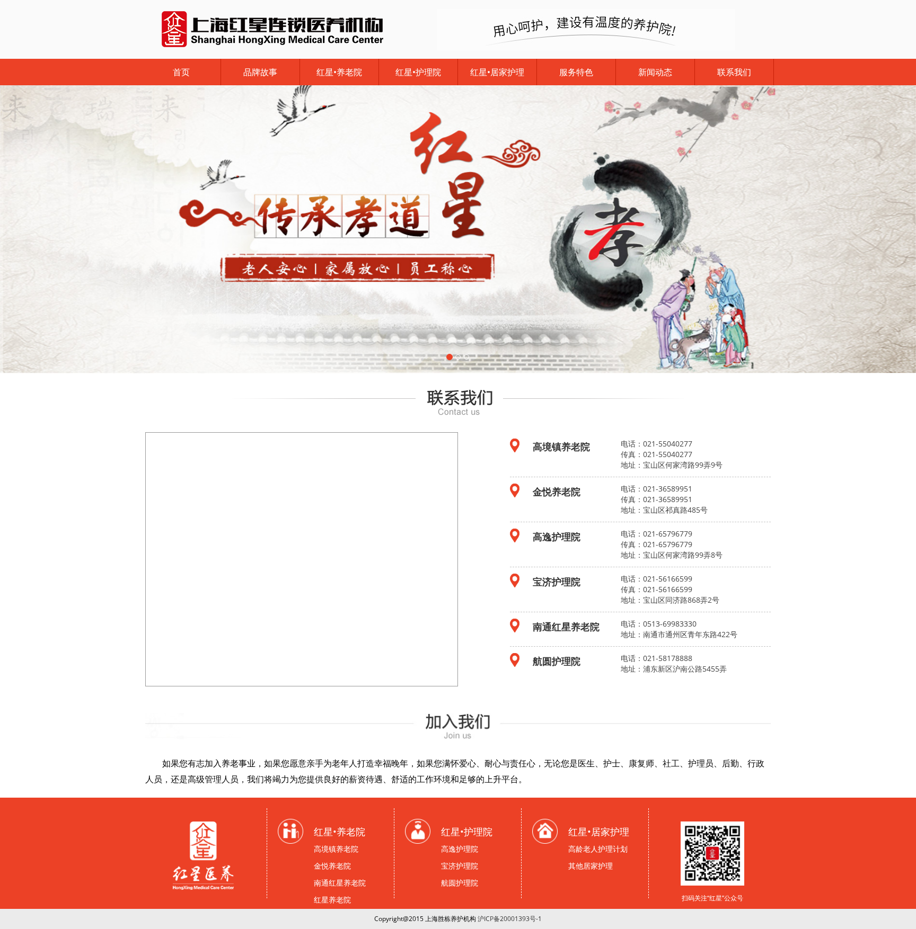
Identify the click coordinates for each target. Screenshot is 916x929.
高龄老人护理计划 (598, 849)
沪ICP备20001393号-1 (510, 918)
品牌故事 (260, 72)
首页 (181, 72)
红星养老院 (332, 900)
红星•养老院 (339, 72)
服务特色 (576, 72)
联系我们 (734, 72)
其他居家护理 (590, 866)
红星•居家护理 (497, 72)
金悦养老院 (332, 866)
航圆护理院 (459, 883)
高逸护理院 (459, 849)
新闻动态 (655, 72)
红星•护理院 (418, 72)
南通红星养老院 (340, 883)
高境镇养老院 (336, 849)
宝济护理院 (459, 866)
